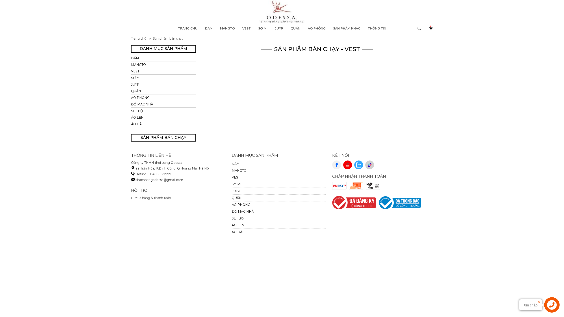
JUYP (279, 28)
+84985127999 (159, 174)
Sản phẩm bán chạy (168, 39)
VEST (246, 28)
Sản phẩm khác (346, 28)
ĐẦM (209, 28)
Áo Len (137, 118)
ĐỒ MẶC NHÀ (142, 104)
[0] (431, 29)
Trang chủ (187, 28)
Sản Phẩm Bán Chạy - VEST (317, 49)
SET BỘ (137, 111)
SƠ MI (262, 28)
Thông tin (377, 28)
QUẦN (295, 28)
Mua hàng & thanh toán (152, 198)
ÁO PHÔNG (317, 28)
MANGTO (227, 28)
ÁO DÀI (137, 124)
